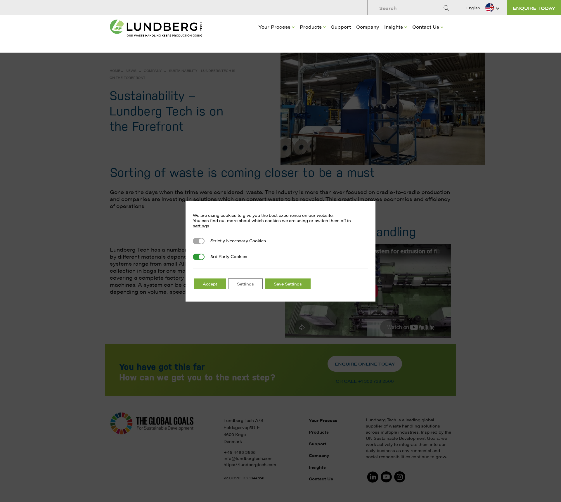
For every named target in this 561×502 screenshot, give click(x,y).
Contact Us (425, 26)
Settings (245, 284)
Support (341, 26)
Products (311, 26)
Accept (210, 284)
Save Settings (288, 284)
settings (201, 225)
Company (367, 26)
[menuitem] (277, 35)
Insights (393, 26)
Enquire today (534, 8)
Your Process (274, 26)
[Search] (447, 8)
